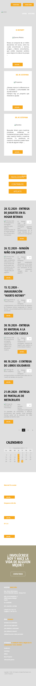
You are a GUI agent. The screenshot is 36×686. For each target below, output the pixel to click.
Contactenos (18, 574)
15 (18, 457)
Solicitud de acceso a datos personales (13, 634)
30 (22, 461)
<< (10, 448)
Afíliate (18, 191)
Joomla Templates (9, 674)
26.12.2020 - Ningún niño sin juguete (16, 250)
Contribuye (18, 184)
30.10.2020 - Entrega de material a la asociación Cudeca (17, 329)
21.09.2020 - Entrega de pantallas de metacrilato (17, 396)
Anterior (13, 430)
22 (18, 459)
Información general (9, 659)
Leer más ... (18, 107)
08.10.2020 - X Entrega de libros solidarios (18, 363)
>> (26, 448)
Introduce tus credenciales (10, 623)
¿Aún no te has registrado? (10, 625)
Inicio (7, 430)
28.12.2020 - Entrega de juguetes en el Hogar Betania (17, 212)
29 (18, 461)
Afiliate (6, 654)
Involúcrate (17, 177)
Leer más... (22, 238)
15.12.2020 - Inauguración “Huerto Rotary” (14, 291)
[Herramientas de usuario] (29, 222)
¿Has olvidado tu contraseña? (11, 628)
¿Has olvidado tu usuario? (10, 631)
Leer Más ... (18, 64)
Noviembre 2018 (18, 448)
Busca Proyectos (8, 657)
